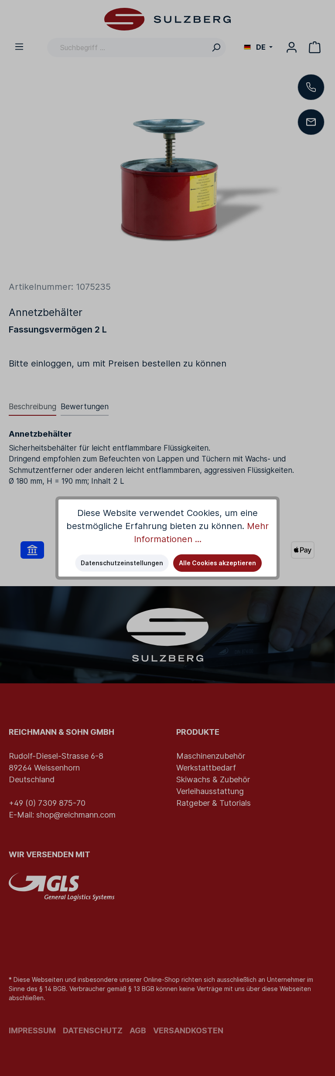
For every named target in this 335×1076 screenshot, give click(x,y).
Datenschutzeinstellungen (122, 563)
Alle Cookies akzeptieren (217, 563)
